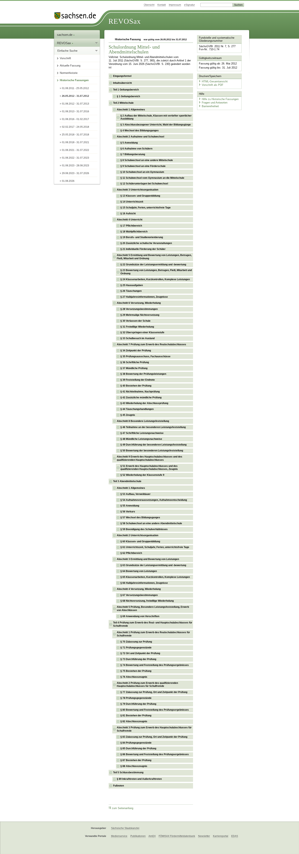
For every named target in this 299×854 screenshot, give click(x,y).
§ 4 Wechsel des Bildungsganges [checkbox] (139, 130)
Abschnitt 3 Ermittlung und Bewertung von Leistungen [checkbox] (148, 559)
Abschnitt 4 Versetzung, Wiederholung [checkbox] (139, 589)
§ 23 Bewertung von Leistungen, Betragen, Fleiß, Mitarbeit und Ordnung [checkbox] (156, 272)
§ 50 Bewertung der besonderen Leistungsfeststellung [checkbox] (151, 450)
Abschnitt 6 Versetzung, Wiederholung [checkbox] (139, 303)
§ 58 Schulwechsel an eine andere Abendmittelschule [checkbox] (151, 523)
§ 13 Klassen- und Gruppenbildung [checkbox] (140, 195)
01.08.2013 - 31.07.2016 (75, 111)
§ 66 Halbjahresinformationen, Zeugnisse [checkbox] (144, 583)
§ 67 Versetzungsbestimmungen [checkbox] (139, 595)
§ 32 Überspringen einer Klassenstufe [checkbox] (142, 332)
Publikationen (138, 836)
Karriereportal (220, 836)
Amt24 (152, 836)
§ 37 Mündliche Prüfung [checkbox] (133, 368)
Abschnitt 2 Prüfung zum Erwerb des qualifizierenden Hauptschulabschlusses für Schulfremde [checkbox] (147, 685)
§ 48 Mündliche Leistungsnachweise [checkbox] (141, 439)
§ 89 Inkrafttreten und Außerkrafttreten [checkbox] (139, 779)
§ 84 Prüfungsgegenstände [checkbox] (136, 742)
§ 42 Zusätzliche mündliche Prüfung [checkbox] (141, 397)
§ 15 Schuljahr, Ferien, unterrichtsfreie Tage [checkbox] (145, 207)
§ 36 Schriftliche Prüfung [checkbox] (134, 362)
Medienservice (119, 836)
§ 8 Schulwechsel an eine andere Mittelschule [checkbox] (146, 160)
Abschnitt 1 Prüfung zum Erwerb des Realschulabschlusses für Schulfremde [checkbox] (153, 634)
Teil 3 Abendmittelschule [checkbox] (127, 481)
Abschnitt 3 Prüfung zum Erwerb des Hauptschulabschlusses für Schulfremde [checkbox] (154, 729)
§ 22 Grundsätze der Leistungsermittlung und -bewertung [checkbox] (153, 264)
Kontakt (161, 4)
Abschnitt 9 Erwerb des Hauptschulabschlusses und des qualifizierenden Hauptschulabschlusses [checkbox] (149, 458)
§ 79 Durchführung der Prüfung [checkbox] (138, 704)
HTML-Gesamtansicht (215, 81)
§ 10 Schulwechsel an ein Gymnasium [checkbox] (142, 172)
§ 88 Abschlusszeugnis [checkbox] (133, 766)
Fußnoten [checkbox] (118, 785)
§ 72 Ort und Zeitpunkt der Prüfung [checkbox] (140, 653)
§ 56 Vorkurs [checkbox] (127, 511)
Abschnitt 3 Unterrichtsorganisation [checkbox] (137, 189)
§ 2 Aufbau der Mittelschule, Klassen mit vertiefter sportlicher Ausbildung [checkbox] (156, 117)
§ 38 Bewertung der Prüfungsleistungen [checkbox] (143, 374)
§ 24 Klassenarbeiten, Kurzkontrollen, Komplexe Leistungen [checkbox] (155, 279)
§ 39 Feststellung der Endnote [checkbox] (137, 379)
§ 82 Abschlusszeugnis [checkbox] (133, 721)
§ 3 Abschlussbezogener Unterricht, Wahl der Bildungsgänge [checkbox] (155, 124)
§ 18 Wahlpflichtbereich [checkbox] (133, 231)
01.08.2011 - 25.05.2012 (75, 88)
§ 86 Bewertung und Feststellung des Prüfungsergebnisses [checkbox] (154, 754)
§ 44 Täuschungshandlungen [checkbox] (137, 409)
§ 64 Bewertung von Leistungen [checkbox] (138, 571)
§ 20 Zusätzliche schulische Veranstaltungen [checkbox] (146, 243)
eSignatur (189, 4)
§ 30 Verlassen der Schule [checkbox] (135, 320)
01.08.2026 (68, 181)
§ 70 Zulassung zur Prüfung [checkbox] (136, 641)
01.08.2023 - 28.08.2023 (75, 165)
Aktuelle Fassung (70, 65)
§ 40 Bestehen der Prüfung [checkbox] (135, 385)
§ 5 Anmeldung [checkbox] (129, 142)
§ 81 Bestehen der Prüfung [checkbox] (135, 715)
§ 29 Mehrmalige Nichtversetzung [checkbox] (139, 315)
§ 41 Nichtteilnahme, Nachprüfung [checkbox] (140, 391)
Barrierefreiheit (210, 106)
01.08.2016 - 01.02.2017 (75, 119)
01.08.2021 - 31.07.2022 (75, 150)
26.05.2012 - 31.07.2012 (75, 96)
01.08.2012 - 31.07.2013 (75, 103)
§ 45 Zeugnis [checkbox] (127, 415)
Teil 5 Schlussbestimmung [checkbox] (128, 772)
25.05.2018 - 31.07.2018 (75, 134)
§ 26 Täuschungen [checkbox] (131, 291)
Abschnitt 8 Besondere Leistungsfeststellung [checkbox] (143, 421)
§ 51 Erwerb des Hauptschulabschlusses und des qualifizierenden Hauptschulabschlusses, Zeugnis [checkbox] (149, 468)
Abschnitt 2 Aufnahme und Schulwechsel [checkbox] (140, 136)
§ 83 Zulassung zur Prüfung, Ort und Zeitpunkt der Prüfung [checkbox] (153, 736)
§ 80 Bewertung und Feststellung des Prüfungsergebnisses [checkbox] (154, 709)
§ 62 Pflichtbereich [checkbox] (131, 553)
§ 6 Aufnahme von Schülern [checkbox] (136, 148)
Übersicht (149, 4)
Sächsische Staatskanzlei (125, 828)
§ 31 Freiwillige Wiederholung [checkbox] (137, 326)
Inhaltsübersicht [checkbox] (122, 83)
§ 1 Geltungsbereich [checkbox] (128, 96)
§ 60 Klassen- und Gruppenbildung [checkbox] (140, 541)
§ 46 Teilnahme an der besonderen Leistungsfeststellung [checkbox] (153, 427)
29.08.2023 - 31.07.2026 (75, 173)
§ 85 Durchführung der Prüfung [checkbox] (138, 748)
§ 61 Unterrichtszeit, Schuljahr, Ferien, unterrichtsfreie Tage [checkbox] (154, 547)
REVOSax (124, 21)
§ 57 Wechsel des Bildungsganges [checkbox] (140, 517)
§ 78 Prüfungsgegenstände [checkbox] (136, 698)
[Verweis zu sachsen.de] (76, 15)
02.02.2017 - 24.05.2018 (75, 126)
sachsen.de (65, 34)
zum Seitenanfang (122, 808)
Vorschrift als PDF (212, 84)
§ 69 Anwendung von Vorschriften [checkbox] (139, 616)
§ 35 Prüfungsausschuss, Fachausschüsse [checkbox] (145, 356)
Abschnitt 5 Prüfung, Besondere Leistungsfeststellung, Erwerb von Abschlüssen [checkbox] (153, 609)
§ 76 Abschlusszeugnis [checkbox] (133, 676)
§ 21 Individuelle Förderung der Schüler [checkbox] (143, 249)
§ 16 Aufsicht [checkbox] (128, 213)
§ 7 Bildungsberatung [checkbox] (132, 154)
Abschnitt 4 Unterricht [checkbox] (129, 219)
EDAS (234, 836)
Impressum (175, 4)
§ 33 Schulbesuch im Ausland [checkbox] (137, 338)
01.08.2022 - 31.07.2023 (75, 157)
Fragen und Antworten (214, 102)
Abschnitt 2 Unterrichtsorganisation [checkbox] (137, 535)
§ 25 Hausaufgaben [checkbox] (131, 285)
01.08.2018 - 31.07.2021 (75, 142)
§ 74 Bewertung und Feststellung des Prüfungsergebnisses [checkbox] (154, 665)
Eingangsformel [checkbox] (122, 76)
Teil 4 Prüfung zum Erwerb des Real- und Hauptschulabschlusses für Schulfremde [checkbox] (152, 624)
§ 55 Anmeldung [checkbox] (129, 505)
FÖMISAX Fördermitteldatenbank (177, 836)
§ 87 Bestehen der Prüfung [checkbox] (135, 760)
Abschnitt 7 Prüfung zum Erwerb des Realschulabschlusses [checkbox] (151, 344)
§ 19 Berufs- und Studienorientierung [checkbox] (141, 237)
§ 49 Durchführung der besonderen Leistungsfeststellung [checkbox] (153, 444)
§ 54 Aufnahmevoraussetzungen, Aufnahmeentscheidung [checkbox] (153, 500)
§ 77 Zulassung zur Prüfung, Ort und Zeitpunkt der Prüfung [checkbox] (153, 692)
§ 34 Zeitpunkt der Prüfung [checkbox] (135, 350)
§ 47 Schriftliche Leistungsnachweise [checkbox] (142, 433)
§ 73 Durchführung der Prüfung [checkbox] (138, 659)
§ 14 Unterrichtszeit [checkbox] (131, 201)
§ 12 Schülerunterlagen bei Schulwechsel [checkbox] (144, 183)
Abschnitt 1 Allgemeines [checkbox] (131, 109)
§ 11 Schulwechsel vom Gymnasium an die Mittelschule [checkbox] (152, 177)
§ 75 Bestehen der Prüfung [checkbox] (135, 671)
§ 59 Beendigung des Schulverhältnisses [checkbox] (144, 529)
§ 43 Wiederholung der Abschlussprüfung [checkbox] (144, 403)
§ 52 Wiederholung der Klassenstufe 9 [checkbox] (142, 475)
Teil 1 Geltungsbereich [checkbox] (126, 89)
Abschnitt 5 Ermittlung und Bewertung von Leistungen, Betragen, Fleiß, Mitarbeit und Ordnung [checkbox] (154, 257)
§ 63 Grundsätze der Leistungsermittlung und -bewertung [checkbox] (153, 565)
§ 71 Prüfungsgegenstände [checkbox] (136, 647)
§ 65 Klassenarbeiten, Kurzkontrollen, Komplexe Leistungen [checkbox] (155, 577)
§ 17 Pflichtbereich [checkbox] (131, 225)
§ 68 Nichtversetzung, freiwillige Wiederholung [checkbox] (147, 600)
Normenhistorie (68, 72)
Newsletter (204, 836)
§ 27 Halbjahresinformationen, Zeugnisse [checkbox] (144, 296)
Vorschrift (65, 58)
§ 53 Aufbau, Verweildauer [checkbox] (135, 494)
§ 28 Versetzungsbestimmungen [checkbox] (139, 309)
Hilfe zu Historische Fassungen (220, 99)
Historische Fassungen (74, 80)
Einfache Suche (67, 50)
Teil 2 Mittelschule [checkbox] (123, 102)
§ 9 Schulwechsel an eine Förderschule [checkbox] (143, 166)
